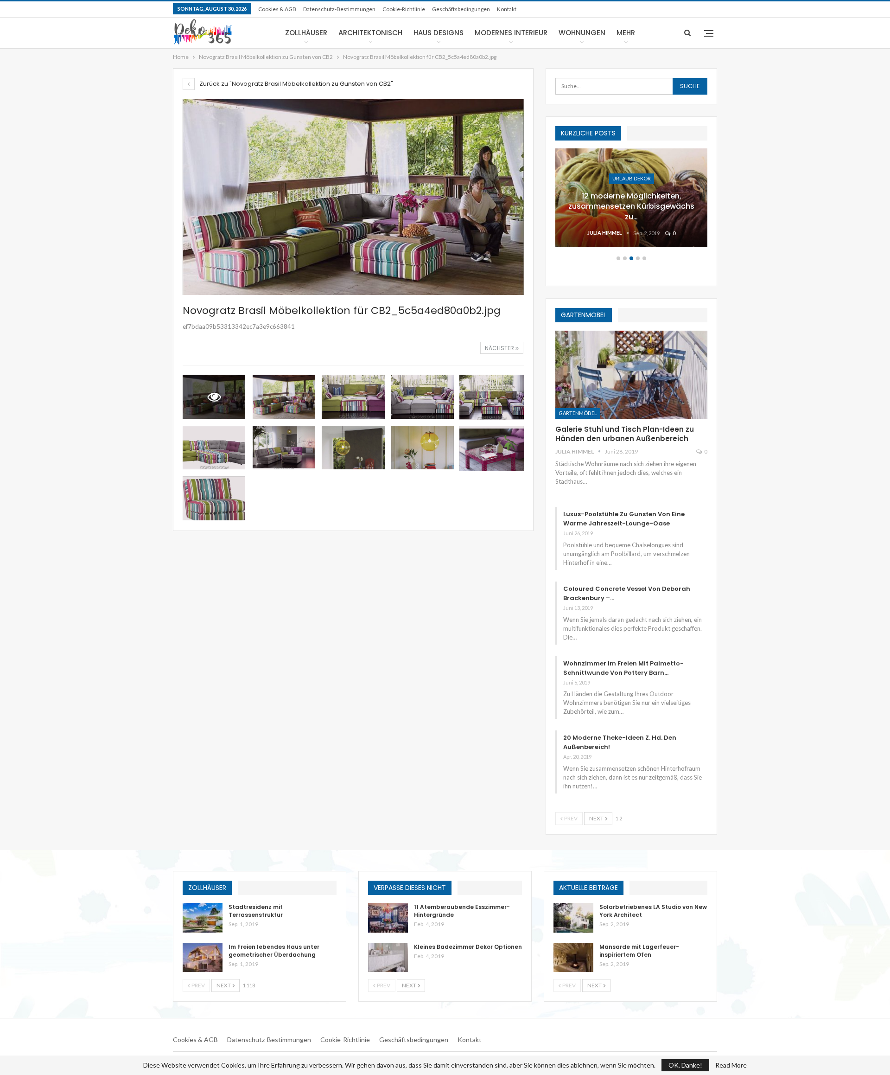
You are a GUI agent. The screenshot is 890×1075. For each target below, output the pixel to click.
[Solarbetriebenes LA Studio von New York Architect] (573, 918)
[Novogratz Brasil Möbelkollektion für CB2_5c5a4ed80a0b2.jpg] (284, 397)
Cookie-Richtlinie (403, 9)
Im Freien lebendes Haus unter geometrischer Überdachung (274, 951)
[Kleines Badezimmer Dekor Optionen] (388, 958)
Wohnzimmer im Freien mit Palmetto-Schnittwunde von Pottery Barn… (623, 668)
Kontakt (506, 9)
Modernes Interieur (511, 33)
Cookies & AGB (277, 9)
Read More (731, 1065)
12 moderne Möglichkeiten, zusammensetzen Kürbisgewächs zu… (631, 206)
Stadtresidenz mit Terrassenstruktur (256, 911)
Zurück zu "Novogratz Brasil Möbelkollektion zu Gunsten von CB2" (295, 83)
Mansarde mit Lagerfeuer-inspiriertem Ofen (639, 951)
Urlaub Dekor (631, 178)
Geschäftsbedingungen (461, 9)
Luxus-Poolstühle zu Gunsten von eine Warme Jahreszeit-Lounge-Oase (624, 519)
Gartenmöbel (578, 413)
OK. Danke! (685, 1065)
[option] (631, 202)
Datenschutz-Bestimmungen (339, 9)
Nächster (500, 348)
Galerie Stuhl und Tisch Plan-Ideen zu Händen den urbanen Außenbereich (624, 433)
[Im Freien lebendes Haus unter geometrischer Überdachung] (202, 958)
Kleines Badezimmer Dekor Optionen (468, 947)
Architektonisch (370, 33)
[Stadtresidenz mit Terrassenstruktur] (202, 918)
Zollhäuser (306, 33)
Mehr (626, 33)
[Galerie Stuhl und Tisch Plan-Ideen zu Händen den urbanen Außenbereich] (631, 375)
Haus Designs (438, 33)
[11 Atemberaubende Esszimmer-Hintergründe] (388, 918)
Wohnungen (582, 33)
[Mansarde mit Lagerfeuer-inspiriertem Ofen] (573, 958)
